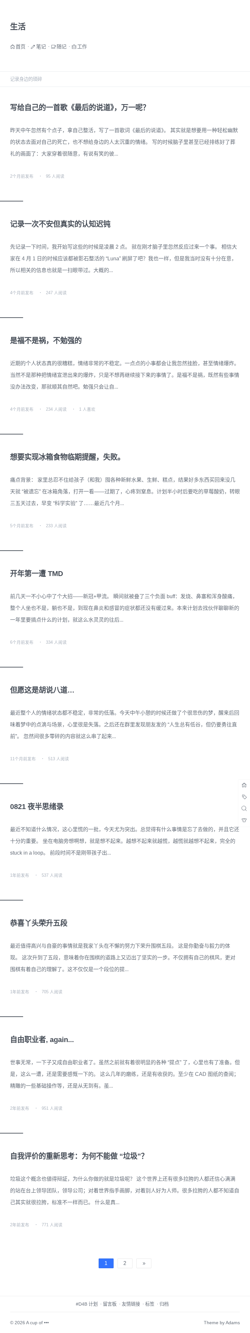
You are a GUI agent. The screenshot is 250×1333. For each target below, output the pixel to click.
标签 (149, 1304)
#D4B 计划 (87, 1304)
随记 (61, 46)
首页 (20, 46)
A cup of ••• (37, 1322)
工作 (82, 46)
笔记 (41, 46)
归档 (164, 1304)
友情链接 (131, 1304)
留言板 (110, 1304)
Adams (233, 1322)
